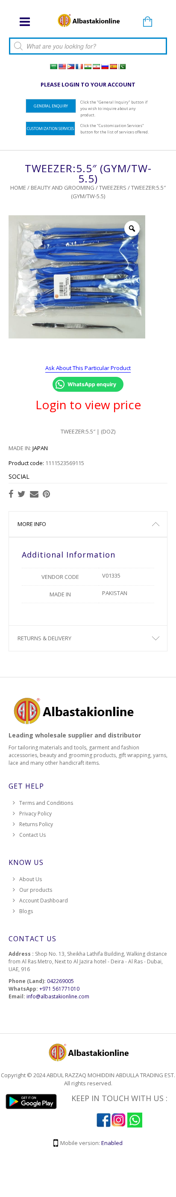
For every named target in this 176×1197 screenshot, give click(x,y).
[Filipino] (70, 66)
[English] (62, 66)
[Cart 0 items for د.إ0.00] (147, 22)
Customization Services (50, 128)
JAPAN (40, 448)
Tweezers (112, 187)
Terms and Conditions (46, 803)
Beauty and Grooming (62, 187)
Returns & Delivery (44, 638)
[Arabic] (53, 66)
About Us (30, 879)
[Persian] (96, 66)
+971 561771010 (59, 988)
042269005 (60, 981)
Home (18, 187)
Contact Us (32, 834)
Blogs (26, 911)
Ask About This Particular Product (88, 368)
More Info (32, 524)
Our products (35, 889)
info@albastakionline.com (57, 996)
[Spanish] (113, 66)
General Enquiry (51, 106)
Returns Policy (36, 824)
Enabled (112, 1143)
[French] (79, 66)
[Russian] (105, 66)
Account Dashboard (43, 900)
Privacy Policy (35, 813)
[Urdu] (122, 66)
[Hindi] (87, 66)
